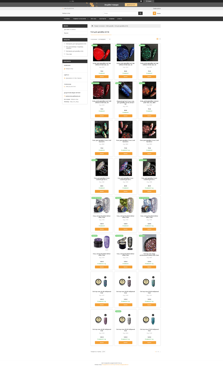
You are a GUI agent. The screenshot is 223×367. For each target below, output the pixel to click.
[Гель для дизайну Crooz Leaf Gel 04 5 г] (125, 129)
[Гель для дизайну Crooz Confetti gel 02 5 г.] (125, 167)
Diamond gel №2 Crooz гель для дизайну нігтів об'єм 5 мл (125, 103)
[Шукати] (140, 13)
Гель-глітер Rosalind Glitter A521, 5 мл (102, 254)
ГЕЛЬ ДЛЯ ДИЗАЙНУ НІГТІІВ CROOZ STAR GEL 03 (125, 64)
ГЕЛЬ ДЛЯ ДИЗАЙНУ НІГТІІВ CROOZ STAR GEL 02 (102, 64)
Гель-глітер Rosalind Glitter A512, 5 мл (125, 216)
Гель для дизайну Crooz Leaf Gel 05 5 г (149, 141)
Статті (119, 18)
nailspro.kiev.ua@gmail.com (73, 96)
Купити (102, 76)
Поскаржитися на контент (108, 364)
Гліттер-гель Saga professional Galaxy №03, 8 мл (149, 254)
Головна (67, 18)
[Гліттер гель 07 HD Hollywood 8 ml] (149, 318)
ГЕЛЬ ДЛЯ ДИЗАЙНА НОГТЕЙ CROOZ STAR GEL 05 (101, 102)
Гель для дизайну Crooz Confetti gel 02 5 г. (125, 178)
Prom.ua (120, 363)
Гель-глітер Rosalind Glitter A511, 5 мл (102, 216)
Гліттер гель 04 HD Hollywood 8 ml (102, 330)
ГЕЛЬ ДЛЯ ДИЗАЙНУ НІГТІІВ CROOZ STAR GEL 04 (149, 64)
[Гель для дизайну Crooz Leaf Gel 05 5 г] (149, 129)
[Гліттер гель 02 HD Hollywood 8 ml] (125, 280)
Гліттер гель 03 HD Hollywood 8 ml (149, 292)
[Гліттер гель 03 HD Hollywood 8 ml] (149, 280)
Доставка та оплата (70, 29)
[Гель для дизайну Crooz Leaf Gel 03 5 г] (102, 129)
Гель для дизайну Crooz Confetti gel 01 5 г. (102, 178)
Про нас (93, 18)
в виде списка (160, 39)
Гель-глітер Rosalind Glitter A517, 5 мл (149, 216)
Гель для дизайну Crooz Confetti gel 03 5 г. (149, 178)
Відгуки (66, 33)
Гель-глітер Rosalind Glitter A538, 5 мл (125, 254)
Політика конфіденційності (121, 364)
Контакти (102, 18)
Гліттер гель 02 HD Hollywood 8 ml (125, 292)
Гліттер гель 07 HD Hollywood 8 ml (149, 330)
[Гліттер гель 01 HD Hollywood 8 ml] (102, 280)
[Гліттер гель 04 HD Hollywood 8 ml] (102, 318)
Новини (111, 18)
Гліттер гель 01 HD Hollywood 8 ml (102, 292)
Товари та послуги (79, 18)
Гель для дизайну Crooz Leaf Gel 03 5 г (101, 141)
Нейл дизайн (110, 26)
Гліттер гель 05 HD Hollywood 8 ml (125, 330)
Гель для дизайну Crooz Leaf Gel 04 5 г (125, 141)
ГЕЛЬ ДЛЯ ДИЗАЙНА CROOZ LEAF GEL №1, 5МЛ (149, 102)
